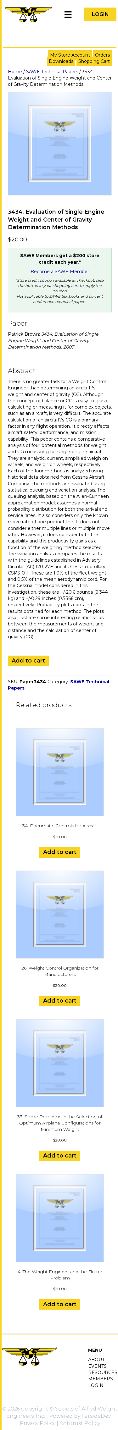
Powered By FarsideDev (80, 1416)
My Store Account (70, 55)
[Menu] (68, 14)
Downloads (61, 61)
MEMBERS (100, 1379)
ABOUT (96, 1359)
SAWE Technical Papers (52, 71)
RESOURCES (102, 1372)
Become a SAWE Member (60, 271)
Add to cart (28, 660)
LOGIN (96, 1385)
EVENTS (97, 1366)
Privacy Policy (37, 1423)
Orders (102, 55)
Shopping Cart (94, 61)
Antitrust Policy (79, 1423)
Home (15, 71)
